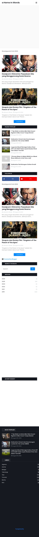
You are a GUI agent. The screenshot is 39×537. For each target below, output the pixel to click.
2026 (19, 279)
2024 (19, 284)
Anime (20, 467)
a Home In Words (11, 2)
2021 (19, 289)
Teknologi (20, 472)
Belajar (20, 469)
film (20, 482)
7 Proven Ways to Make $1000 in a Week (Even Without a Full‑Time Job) (24, 157)
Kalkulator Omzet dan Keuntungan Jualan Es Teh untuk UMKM (23, 140)
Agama (20, 464)
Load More (19, 121)
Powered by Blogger (10, 259)
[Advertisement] (19, 26)
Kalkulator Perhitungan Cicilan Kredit (23, 164)
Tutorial (20, 477)
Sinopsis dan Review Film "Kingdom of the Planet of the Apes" (19, 108)
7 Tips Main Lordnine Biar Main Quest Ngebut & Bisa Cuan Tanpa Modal (23, 132)
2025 (19, 281)
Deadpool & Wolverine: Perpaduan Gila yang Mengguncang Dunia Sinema (18, 75)
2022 (19, 287)
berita (20, 480)
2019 (19, 292)
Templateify (19, 529)
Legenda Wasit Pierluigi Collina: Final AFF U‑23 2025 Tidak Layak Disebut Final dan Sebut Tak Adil (24, 148)
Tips (20, 475)
